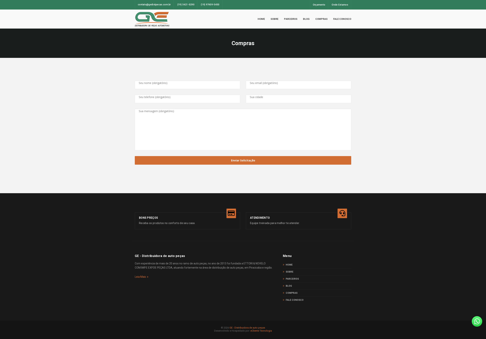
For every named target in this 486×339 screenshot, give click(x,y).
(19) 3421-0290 (185, 4)
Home (261, 19)
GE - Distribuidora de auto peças (247, 327)
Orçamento (319, 4)
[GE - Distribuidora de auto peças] (152, 19)
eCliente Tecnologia (261, 330)
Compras (321, 19)
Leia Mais (140, 276)
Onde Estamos (340, 4)
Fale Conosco (342, 19)
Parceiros (290, 19)
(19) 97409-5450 (210, 4)
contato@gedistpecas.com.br (154, 4)
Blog (306, 19)
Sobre (274, 19)
